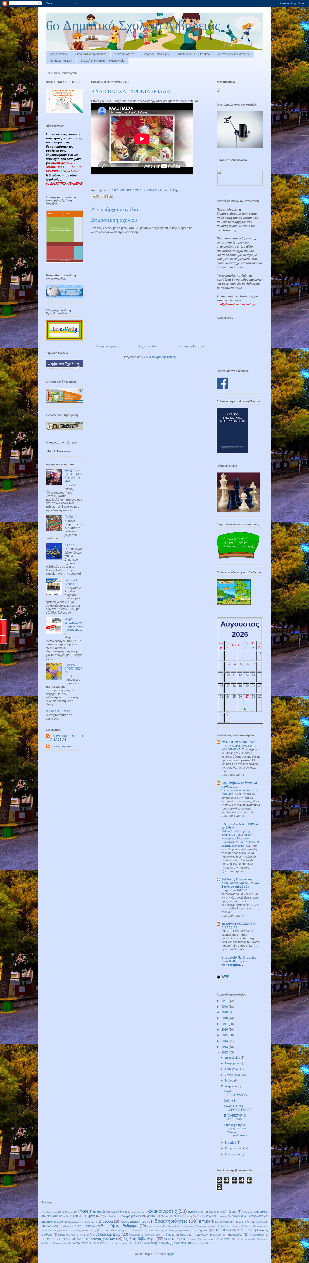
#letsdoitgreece (49, 1212)
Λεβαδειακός (184, 1230)
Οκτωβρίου (232, 1069)
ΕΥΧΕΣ (69, 545)
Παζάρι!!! (70, 516)
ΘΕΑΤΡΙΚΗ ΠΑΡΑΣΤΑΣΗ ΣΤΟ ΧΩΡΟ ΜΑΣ (73, 476)
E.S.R (138, 1243)
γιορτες (151, 1216)
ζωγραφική (189, 1226)
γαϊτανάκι (111, 1216)
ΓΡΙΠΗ (177, 1216)
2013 (225, 1046)
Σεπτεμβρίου (233, 1075)
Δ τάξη (188, 1216)
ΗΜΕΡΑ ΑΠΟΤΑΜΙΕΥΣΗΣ (73, 668)
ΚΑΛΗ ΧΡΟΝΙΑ (69, 1230)
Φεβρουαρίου (234, 1148)
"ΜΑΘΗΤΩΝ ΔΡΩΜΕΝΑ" (238, 742)
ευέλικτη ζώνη (173, 1226)
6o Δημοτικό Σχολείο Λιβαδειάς (133, 25)
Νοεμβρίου (232, 1063)
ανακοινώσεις (162, 1211)
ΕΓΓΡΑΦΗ (245, 1221)
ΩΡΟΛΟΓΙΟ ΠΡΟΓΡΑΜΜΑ (194, 54)
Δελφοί (223, 1216)
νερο (82, 1235)
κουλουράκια (137, 1230)
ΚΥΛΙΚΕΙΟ (154, 1230)
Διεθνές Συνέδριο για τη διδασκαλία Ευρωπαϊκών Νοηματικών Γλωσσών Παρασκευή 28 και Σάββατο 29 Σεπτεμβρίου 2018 (240, 838)
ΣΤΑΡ (78, 1239)
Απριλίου (231, 1086)
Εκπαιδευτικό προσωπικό (90, 54)
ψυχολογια (99, 1242)
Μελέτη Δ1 (244, 1230)
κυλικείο (169, 1230)
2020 (225, 1006)
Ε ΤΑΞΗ (204, 1221)
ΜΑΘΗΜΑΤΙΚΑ (222, 1230)
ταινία (167, 1238)
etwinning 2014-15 (157, 1243)
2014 (225, 1041)
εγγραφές (228, 1221)
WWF (225, 976)
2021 (225, 1001)
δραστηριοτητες (133, 1221)
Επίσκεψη (230, 1100)
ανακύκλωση (196, 1211)
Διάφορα (106, 1221)
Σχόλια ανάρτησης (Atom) (159, 357)
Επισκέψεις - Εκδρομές (119, 1226)
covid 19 (126, 1243)
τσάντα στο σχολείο (246, 1239)
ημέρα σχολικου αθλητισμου (214, 1226)
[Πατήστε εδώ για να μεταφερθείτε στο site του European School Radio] (240, 184)
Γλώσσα (165, 1216)
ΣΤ (58, 1238)
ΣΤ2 (68, 1238)
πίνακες (217, 1235)
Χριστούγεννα (79, 1242)
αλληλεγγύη (138, 1212)
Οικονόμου (134, 1235)
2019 (225, 1012)
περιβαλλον (201, 1234)
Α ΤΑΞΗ (83, 1211)
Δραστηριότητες (124, 54)
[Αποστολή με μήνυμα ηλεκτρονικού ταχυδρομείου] (93, 197)
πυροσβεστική (257, 1235)
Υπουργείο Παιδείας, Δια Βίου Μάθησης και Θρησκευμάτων (239, 961)
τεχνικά (193, 1239)
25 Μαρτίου (68, 1212)
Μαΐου (229, 1080)
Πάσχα (184, 1234)
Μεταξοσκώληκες (66, 1235)
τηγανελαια (207, 1239)
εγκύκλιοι (262, 1221)
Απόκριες (230, 1211)
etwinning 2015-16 (185, 1242)
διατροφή (90, 1222)
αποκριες (214, 1211)
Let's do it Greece (70, 582)
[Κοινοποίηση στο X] (102, 197)
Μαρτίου (231, 1142)
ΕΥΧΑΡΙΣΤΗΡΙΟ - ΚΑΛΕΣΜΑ (236, 1117)
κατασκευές (89, 1230)
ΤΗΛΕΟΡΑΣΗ (224, 1239)
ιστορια (248, 1226)
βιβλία (91, 1216)
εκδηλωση (52, 1225)
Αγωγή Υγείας (119, 1211)
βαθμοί (77, 1216)
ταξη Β (181, 1238)
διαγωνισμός (74, 1222)
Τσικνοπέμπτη (60, 1243)
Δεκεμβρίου (233, 1057)
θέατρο (236, 1226)
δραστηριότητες (171, 1221)
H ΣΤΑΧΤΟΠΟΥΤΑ (58, 711)
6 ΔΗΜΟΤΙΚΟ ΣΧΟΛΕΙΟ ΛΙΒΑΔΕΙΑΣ (66, 737)
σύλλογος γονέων (100, 1239)
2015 (225, 1035)
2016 (225, 1029)
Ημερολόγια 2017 (232, 890)
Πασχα (170, 1234)
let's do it (206, 1243)
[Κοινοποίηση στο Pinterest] (110, 197)
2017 (225, 1024)
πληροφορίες (234, 1234)
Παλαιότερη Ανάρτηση (190, 346)
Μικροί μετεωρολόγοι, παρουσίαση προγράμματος (73, 626)
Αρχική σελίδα (58, 54)
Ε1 (216, 1222)
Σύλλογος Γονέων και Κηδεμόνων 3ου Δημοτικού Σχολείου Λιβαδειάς (240, 883)
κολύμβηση (120, 1230)
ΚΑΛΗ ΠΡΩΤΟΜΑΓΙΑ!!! (237, 1093)
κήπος (105, 1230)
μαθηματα (201, 1230)
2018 (225, 1018)
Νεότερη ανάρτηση (107, 346)
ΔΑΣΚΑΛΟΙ (210, 1216)
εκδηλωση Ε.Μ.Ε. (72, 1226)
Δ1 (198, 1216)
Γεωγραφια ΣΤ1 (130, 1216)
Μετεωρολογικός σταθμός (234, 54)
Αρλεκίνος (247, 1212)
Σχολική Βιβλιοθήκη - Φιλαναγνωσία (102, 60)
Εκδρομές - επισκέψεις (156, 54)
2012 (225, 1052)
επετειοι (90, 1225)
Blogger (169, 1254)
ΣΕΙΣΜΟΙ (46, 1238)
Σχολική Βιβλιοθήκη (139, 1239)
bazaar (114, 1243)
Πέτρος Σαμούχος (61, 746)
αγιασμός (99, 1211)
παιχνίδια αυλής (153, 1235)
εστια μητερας (154, 1226)
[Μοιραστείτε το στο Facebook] (106, 197)
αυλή (66, 1216)
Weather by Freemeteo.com (59, 451)
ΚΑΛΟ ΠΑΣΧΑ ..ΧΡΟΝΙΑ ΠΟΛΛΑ (238, 1108)
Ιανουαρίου (233, 1154)
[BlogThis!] (97, 197)
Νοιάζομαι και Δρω (61, 60)
